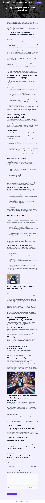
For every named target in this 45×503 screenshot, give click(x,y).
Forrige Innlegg (11, 466)
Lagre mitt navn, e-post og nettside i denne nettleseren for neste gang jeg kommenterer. (23, 490)
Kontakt (30, 2)
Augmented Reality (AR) (11, 36)
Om (17, 2)
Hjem (14, 2)
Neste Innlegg (34, 466)
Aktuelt (25, 2)
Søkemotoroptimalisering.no (6, 3)
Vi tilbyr (20, 2)
